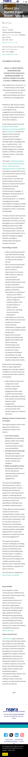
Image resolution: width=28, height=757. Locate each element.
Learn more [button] (11, 750)
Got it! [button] (5, 754)
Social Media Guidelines (11, 741)
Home (5, 5)
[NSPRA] (10, 1)
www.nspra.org (7, 630)
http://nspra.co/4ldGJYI (10, 575)
